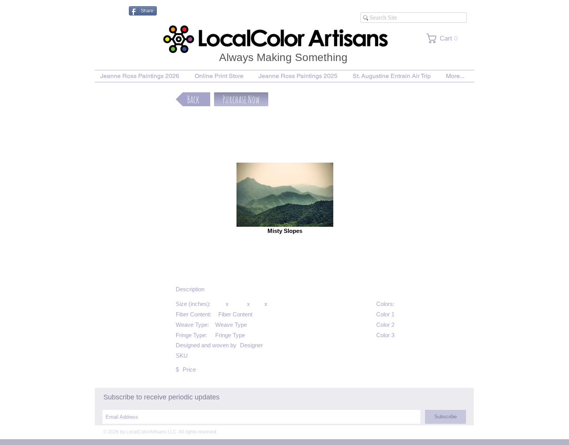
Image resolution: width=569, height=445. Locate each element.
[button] (241, 99)
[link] (445, 38)
